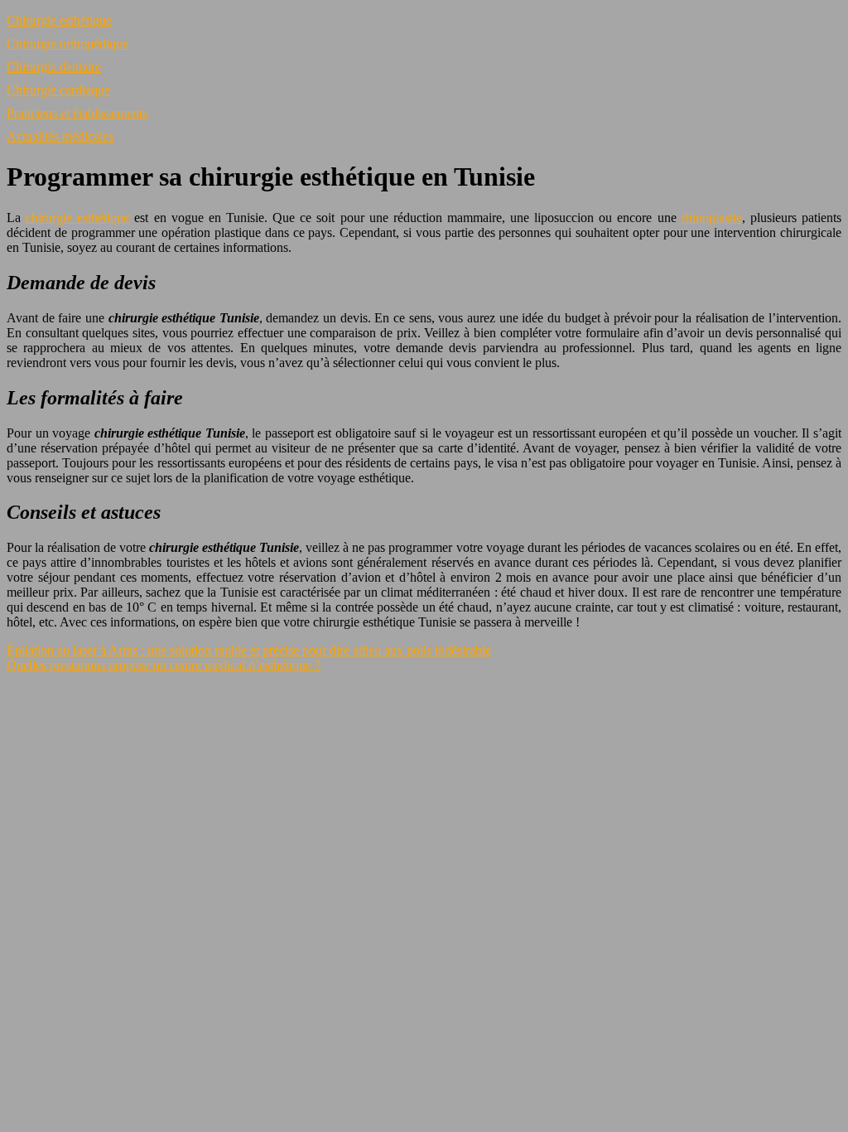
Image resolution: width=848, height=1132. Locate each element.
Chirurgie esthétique (59, 20)
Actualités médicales (60, 136)
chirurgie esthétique (77, 217)
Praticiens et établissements (77, 113)
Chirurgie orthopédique (67, 43)
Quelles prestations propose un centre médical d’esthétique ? (163, 665)
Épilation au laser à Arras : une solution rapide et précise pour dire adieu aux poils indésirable (249, 650)
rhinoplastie (712, 217)
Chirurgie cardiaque (58, 90)
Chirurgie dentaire (54, 67)
